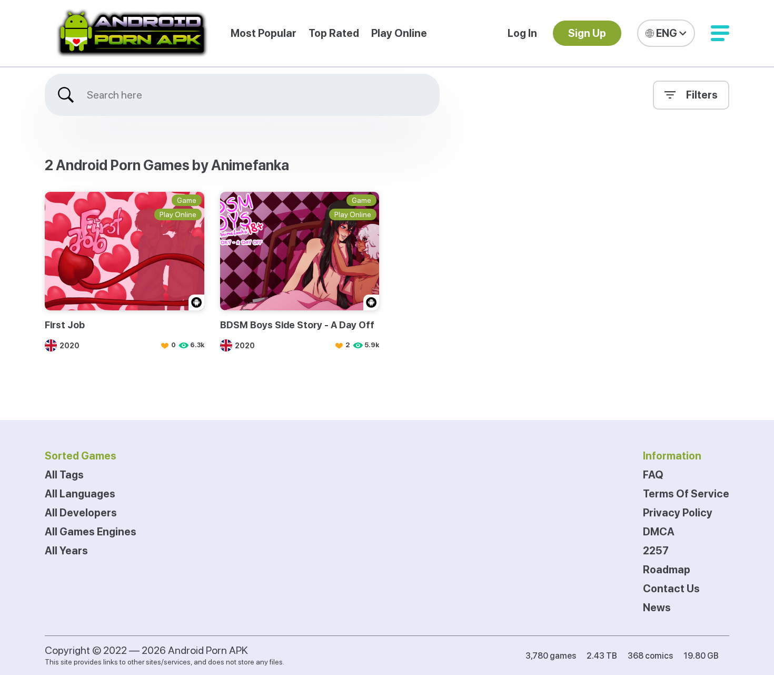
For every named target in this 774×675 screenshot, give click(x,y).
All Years (66, 550)
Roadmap (666, 569)
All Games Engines (90, 531)
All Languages (80, 493)
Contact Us (671, 588)
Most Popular (263, 33)
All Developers (81, 512)
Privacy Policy (677, 512)
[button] (720, 33)
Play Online (399, 33)
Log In (522, 33)
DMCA (658, 531)
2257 (656, 550)
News (657, 607)
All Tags (64, 474)
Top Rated (334, 33)
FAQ (653, 474)
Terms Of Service (686, 493)
